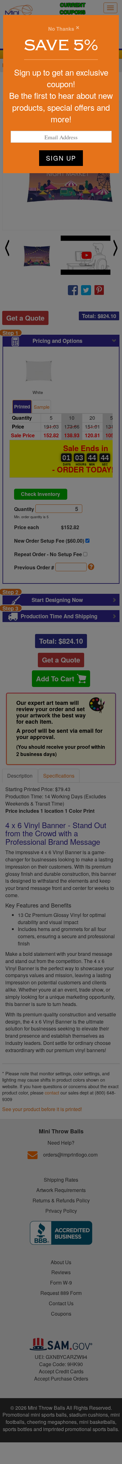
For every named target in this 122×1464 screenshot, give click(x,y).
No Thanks (61, 28)
